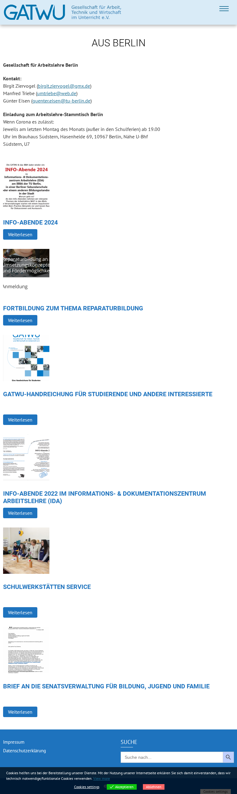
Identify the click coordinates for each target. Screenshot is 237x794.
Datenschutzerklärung (24, 751)
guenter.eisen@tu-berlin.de (61, 101)
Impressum (13, 742)
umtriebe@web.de (56, 93)
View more (101, 778)
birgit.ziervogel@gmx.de (64, 86)
